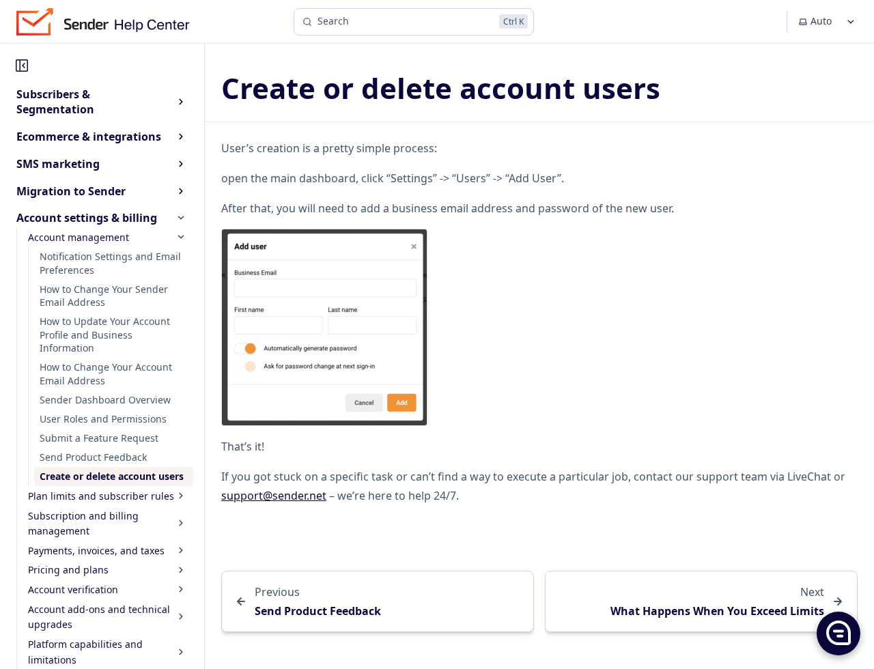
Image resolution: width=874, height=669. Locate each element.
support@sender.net (273, 495)
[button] (837, 632)
